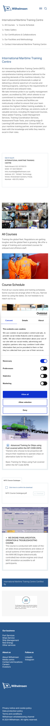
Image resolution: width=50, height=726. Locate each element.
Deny (25, 410)
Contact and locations (12, 662)
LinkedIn (29, 657)
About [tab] (41, 320)
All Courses (9, 25)
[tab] (12, 480)
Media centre (8, 659)
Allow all (25, 394)
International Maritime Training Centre (22, 20)
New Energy (7, 643)
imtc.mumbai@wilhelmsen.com (17, 171)
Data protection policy (12, 711)
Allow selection (25, 402)
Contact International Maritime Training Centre (25, 44)
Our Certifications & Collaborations (20, 34)
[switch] (43, 368)
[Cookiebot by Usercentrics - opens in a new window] (36, 313)
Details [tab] (25, 320)
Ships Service (8, 638)
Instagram (29, 659)
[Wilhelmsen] (15, 8)
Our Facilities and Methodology (18, 39)
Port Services (8, 635)
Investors (6, 667)
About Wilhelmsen (10, 657)
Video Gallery (10, 30)
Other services (8, 645)
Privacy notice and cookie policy (17, 708)
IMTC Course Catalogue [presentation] (12, 480)
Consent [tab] (9, 320)
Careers (5, 664)
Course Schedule (26, 25)
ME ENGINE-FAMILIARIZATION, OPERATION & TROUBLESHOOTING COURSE (21, 540)
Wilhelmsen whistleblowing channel (18, 717)
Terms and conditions (12, 714)
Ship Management (10, 640)
